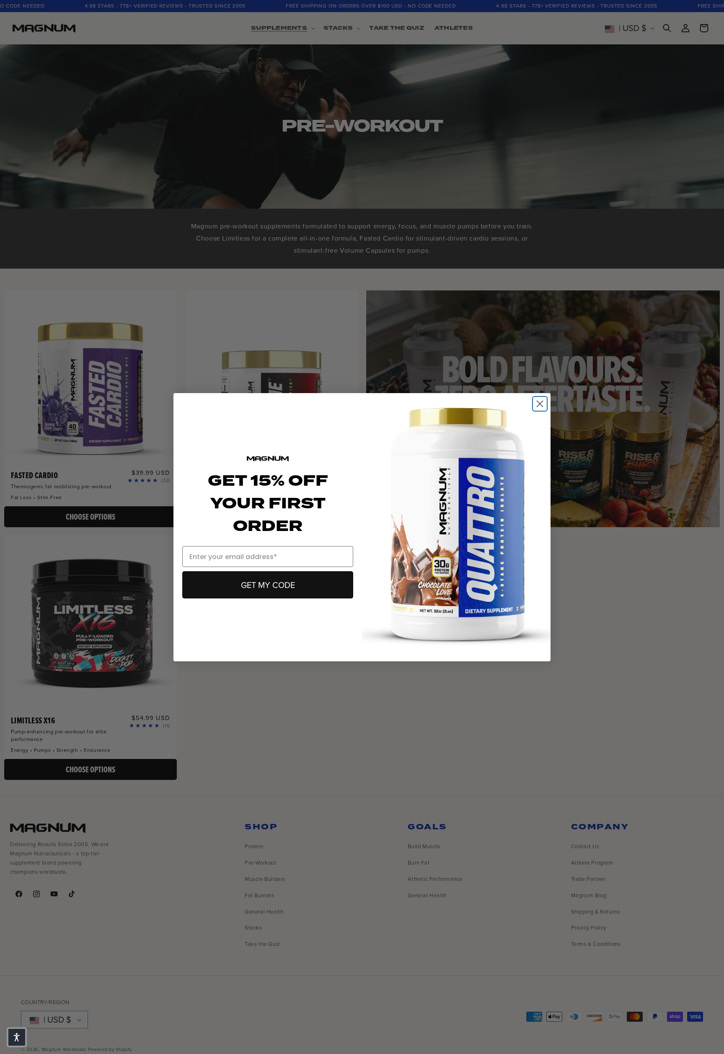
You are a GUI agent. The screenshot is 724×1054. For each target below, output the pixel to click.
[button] (17, 1037)
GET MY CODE (268, 585)
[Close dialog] (540, 403)
